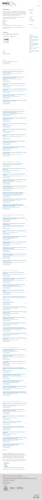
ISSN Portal (5, 466)
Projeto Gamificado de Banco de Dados (8, 302)
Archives (6, 5)
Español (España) (31, 19)
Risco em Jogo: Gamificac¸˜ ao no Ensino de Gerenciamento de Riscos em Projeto (14, 322)
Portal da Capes (6, 462)
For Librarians (31, 13)
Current (2, 5)
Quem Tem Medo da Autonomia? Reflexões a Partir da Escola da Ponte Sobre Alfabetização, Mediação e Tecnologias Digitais (14, 77)
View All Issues (5, 449)
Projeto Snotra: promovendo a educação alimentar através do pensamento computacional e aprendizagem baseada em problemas (13, 444)
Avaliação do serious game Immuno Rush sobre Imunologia (34, 48)
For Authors (30, 12)
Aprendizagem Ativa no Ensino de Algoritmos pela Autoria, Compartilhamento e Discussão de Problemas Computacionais (14, 278)
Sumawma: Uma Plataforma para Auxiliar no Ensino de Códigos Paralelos (13, 426)
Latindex (5, 464)
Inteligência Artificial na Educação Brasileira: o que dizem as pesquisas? (13, 163)
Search (39, 5)
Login (40, 0)
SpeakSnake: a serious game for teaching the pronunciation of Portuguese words (14, 296)
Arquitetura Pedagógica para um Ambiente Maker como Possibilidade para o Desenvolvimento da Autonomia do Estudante (14, 410)
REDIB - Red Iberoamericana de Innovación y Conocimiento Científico (13, 467)
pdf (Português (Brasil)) (7, 53)
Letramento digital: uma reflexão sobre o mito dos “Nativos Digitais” (34, 51)
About (15, 5)
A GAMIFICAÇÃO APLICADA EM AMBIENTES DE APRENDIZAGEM (33, 37)
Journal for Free (6, 465)
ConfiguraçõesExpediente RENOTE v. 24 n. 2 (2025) (10, 61)
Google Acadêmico (6, 463)
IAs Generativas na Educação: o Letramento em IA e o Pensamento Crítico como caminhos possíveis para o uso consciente (14, 95)
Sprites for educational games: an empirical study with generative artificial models (14, 333)
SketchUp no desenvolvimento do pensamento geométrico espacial (12, 421)
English (30, 18)
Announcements (11, 5)
